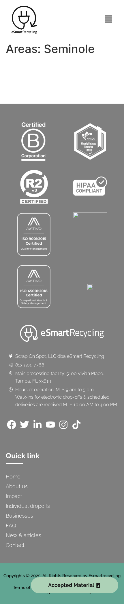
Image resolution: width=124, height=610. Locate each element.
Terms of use (26, 587)
